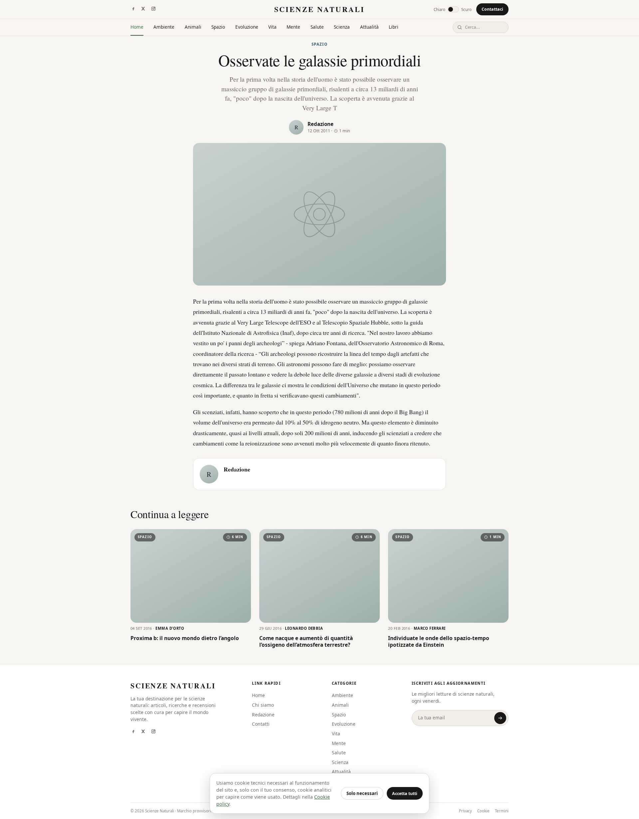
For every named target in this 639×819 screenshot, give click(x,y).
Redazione (320, 124)
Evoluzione (246, 27)
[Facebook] (133, 9)
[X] (143, 9)
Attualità (369, 27)
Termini (502, 810)
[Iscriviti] (500, 718)
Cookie (483, 810)
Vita (272, 27)
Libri (393, 27)
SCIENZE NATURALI (319, 9)
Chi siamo (263, 705)
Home (136, 27)
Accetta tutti (404, 793)
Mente (293, 27)
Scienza (342, 27)
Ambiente (163, 27)
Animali (193, 27)
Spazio (218, 27)
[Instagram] (153, 9)
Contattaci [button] (492, 9)
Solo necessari (362, 793)
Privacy (465, 810)
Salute (317, 27)
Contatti (261, 724)
